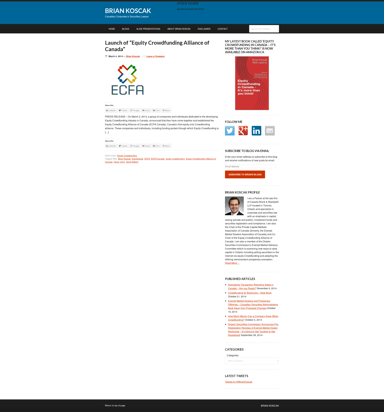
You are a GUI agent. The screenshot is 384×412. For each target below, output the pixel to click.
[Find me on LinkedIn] (256, 130)
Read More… (232, 263)
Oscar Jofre (119, 161)
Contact (223, 28)
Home (112, 28)
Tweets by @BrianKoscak (238, 382)
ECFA (147, 158)
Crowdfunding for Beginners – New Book (250, 292)
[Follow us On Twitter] (230, 130)
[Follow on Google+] (243, 130)
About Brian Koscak (178, 28)
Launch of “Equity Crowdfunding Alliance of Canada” (157, 45)
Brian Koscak (133, 56)
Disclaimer (204, 28)
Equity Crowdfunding (127, 155)
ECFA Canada (158, 158)
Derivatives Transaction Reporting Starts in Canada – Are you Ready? (250, 286)
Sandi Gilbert (132, 161)
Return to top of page (115, 405)
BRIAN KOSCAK (128, 10)
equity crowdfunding (175, 158)
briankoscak (137, 158)
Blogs (125, 28)
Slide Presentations (148, 28)
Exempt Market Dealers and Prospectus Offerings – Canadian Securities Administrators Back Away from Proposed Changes (253, 304)
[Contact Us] (270, 130)
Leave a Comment (155, 56)
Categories (232, 355)
